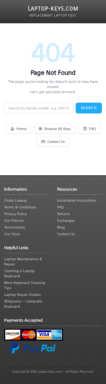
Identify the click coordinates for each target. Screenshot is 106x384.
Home (21, 128)
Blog (61, 227)
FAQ (92, 128)
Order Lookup (15, 200)
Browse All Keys (58, 128)
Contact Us (56, 141)
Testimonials (14, 227)
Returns (63, 213)
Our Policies (14, 220)
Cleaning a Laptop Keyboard (19, 273)
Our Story (12, 234)
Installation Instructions (76, 200)
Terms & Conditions (20, 207)
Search (89, 108)
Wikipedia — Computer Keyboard (23, 304)
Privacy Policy (15, 213)
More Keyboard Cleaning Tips (24, 285)
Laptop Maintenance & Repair (23, 261)
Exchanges (66, 220)
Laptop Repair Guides (22, 294)
